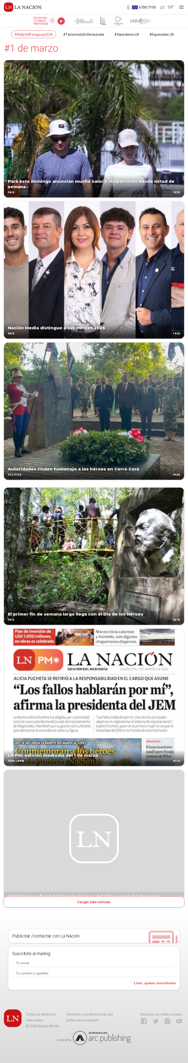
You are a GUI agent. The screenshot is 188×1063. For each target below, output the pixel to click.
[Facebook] (144, 1021)
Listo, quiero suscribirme (155, 983)
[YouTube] (179, 1021)
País (11, 192)
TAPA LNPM (16, 761)
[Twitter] (156, 1021)
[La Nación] (23, 7)
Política (15, 474)
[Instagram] (167, 1021)
